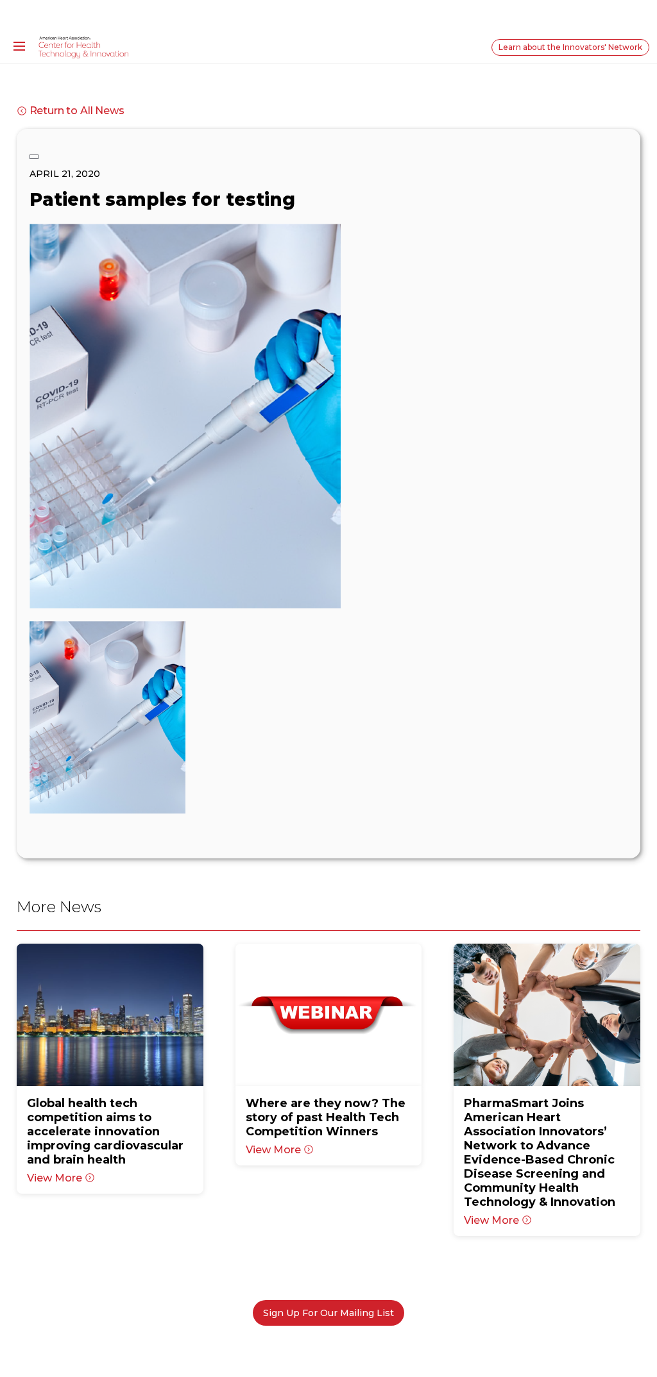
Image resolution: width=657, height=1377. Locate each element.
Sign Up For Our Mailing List (328, 1313)
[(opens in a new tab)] (110, 1015)
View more (54, 1178)
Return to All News (77, 110)
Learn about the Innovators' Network (570, 47)
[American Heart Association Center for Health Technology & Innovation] (83, 47)
